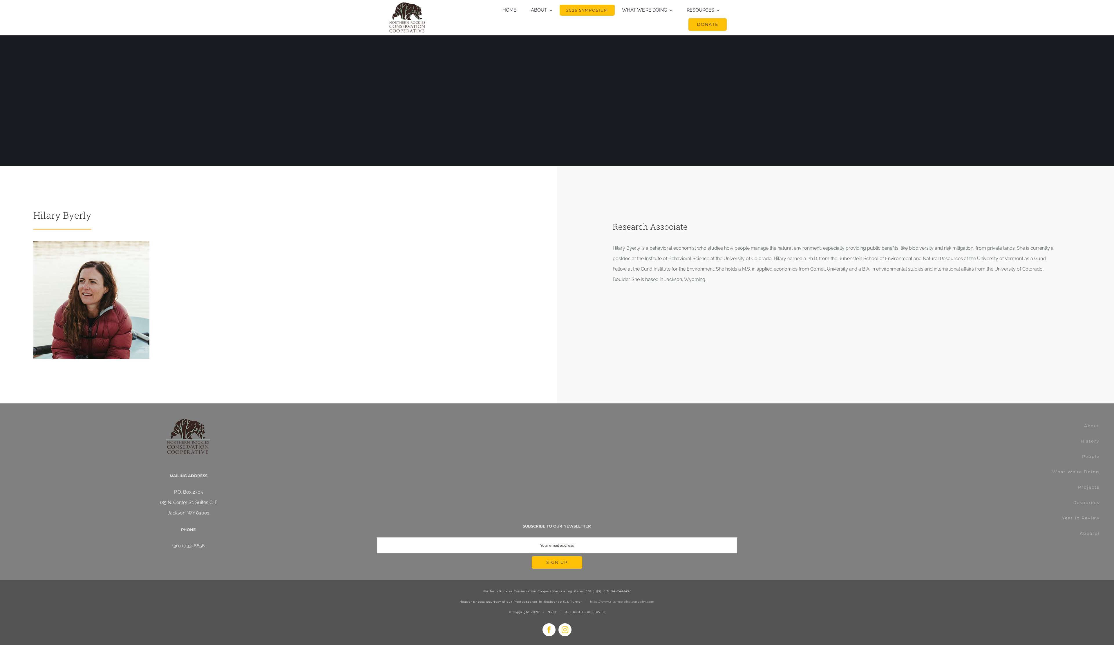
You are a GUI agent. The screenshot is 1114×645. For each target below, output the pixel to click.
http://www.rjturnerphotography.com (622, 602)
